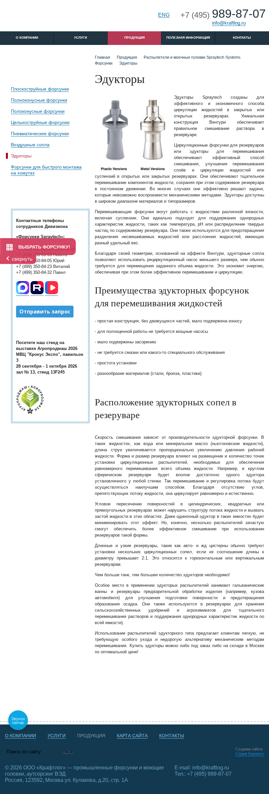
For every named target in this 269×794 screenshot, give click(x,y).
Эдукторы (21, 155)
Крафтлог (49, 17)
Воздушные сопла (30, 144)
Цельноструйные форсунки (40, 122)
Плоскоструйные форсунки (40, 89)
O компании (27, 37)
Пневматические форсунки (40, 133)
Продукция (134, 37)
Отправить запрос (44, 311)
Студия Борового (250, 753)
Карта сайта (132, 735)
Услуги (80, 37)
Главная (102, 57)
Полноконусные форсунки (39, 100)
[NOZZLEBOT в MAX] (22, 293)
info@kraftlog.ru (229, 23)
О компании (20, 735)
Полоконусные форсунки (38, 111)
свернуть (22, 259)
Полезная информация (188, 37)
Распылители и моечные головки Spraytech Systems (192, 57)
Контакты (242, 37)
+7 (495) (223, 14)
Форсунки (104, 63)
